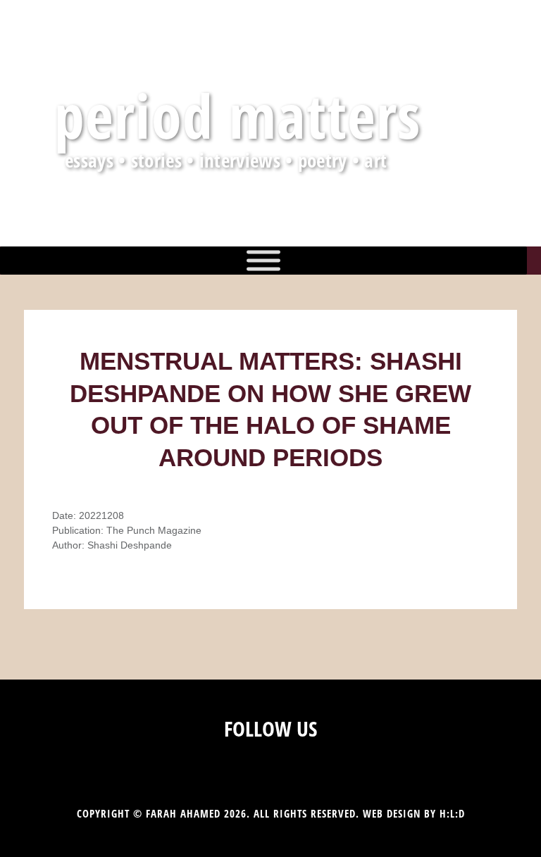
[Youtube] (298, 763)
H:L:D (452, 813)
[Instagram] (243, 763)
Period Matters (237, 115)
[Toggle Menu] (263, 261)
